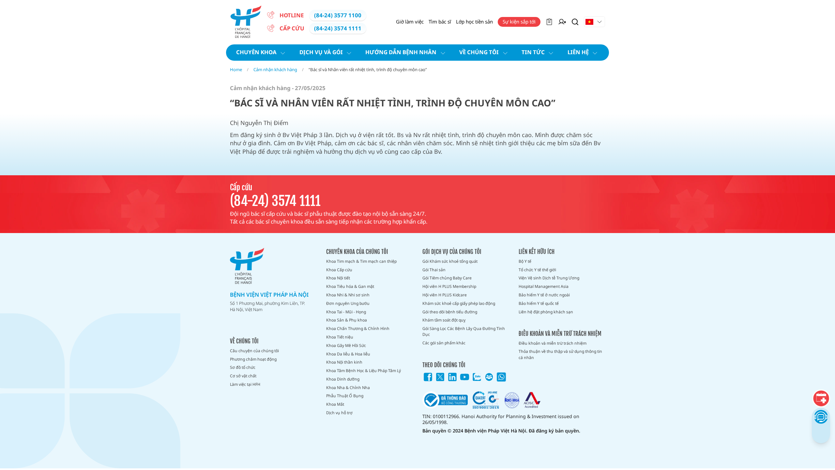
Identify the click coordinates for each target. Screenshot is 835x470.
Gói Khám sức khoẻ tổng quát (450, 261)
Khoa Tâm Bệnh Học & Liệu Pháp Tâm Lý (363, 370)
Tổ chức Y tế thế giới (537, 270)
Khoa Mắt (335, 404)
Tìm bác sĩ (440, 21)
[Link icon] (427, 377)
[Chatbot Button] (820, 416)
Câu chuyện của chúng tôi (254, 350)
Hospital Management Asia (544, 286)
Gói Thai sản (434, 270)
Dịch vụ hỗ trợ (339, 412)
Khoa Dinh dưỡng (342, 379)
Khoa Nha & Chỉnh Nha (348, 387)
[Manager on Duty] (562, 22)
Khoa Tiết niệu (339, 337)
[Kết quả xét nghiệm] (549, 22)
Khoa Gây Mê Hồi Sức (346, 345)
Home (236, 69)
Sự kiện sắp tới (519, 21)
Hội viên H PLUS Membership (449, 286)
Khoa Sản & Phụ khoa (346, 320)
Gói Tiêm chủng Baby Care (447, 278)
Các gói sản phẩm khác (443, 343)
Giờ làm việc (410, 21)
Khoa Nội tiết (338, 278)
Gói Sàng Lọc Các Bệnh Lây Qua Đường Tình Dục (463, 331)
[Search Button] (575, 22)
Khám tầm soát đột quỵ (443, 320)
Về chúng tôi (479, 52)
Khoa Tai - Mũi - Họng (346, 312)
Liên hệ (578, 52)
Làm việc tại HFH (245, 384)
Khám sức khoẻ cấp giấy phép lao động (458, 303)
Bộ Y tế (525, 261)
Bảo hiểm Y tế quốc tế (539, 303)
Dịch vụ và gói (321, 52)
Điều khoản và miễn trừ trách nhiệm (552, 343)
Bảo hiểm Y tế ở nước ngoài (544, 295)
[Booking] (820, 398)
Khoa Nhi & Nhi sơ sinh (348, 295)
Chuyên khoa (256, 52)
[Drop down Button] (594, 21)
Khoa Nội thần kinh (344, 362)
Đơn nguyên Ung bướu (348, 303)
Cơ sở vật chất (243, 376)
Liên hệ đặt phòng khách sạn (546, 312)
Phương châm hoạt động (253, 359)
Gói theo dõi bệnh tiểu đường (449, 312)
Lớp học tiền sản (474, 21)
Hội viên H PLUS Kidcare (444, 295)
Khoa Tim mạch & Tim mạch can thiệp (361, 261)
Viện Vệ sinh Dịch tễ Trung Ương (549, 278)
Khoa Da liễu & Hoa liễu (348, 354)
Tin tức (533, 52)
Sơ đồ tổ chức (242, 367)
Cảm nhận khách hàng (275, 69)
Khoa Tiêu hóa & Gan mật (350, 286)
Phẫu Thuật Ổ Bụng (344, 396)
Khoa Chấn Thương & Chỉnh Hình (357, 328)
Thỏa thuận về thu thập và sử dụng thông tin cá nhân (560, 354)
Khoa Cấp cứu (339, 270)
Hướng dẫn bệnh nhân (400, 52)
